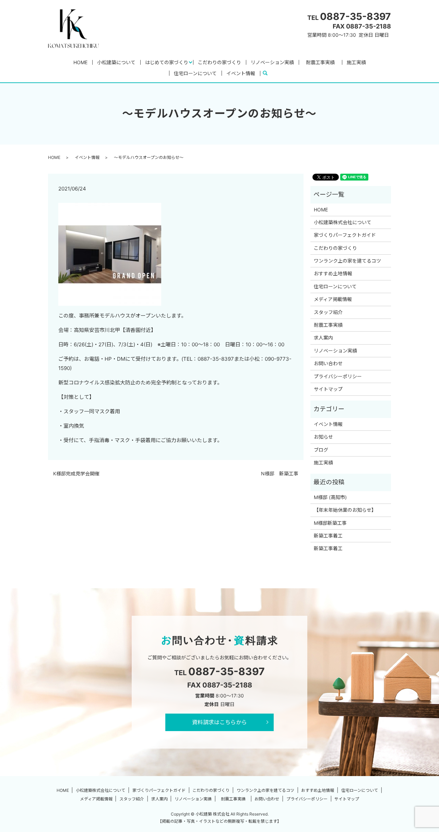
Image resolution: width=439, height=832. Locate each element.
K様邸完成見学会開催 (76, 473)
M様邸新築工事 (330, 523)
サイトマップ (328, 389)
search (267, 73)
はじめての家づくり (166, 62)
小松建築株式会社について (342, 222)
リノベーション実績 (272, 62)
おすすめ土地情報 (333, 273)
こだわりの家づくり (219, 62)
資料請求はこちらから (219, 722)
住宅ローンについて (195, 73)
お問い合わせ (328, 363)
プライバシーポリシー (338, 376)
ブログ (321, 450)
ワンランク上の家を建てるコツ (347, 261)
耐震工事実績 (323, 62)
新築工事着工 (328, 536)
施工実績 (356, 62)
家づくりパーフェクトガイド (345, 235)
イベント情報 (240, 73)
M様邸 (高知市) (330, 497)
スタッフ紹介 (328, 312)
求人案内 (323, 337)
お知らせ (323, 437)
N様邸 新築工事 (279, 473)
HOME (80, 62)
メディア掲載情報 (333, 299)
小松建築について (116, 62)
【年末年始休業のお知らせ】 (345, 510)
